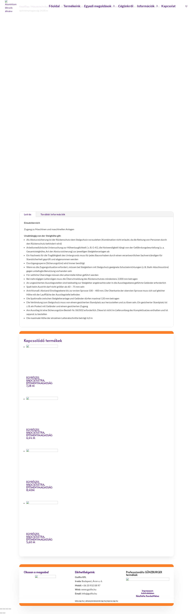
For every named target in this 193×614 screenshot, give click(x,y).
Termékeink (71, 6)
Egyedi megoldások (97, 6)
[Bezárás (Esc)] (1, 608)
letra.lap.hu (79, 601)
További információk (53, 214)
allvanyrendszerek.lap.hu (95, 601)
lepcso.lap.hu (112, 601)
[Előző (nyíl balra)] (1, 612)
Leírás (27, 214)
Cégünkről (125, 6)
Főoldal (54, 6)
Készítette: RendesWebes (147, 596)
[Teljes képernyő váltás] (7, 608)
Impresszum (147, 590)
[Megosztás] (4, 608)
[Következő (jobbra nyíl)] (4, 612)
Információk (146, 6)
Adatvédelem (147, 593)
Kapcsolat (168, 6)
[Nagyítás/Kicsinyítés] (10, 608)
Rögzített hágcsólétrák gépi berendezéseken (135, 88)
